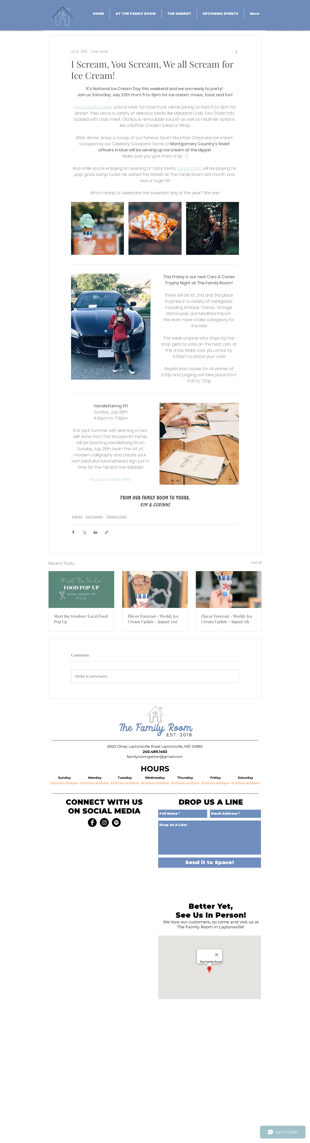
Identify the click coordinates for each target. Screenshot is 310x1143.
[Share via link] (106, 532)
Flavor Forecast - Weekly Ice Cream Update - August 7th (226, 618)
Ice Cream (94, 516)
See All (256, 562)
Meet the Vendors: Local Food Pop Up (81, 618)
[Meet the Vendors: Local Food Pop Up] (81, 589)
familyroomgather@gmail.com (155, 757)
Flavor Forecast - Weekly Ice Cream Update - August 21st (153, 618)
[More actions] (236, 51)
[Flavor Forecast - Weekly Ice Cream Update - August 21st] (155, 589)
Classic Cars (116, 516)
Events (77, 516)
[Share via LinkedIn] (95, 532)
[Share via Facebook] (73, 532)
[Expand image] (97, 228)
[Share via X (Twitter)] (84, 532)
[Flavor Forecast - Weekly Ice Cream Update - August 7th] (228, 589)
